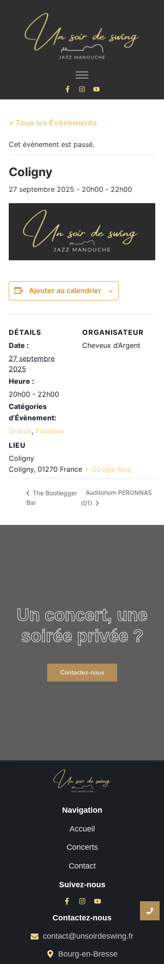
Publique (49, 430)
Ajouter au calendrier (65, 290)
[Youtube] (96, 89)
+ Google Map (108, 469)
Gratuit (20, 430)
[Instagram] (82, 89)
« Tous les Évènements (53, 122)
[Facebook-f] (67, 89)
